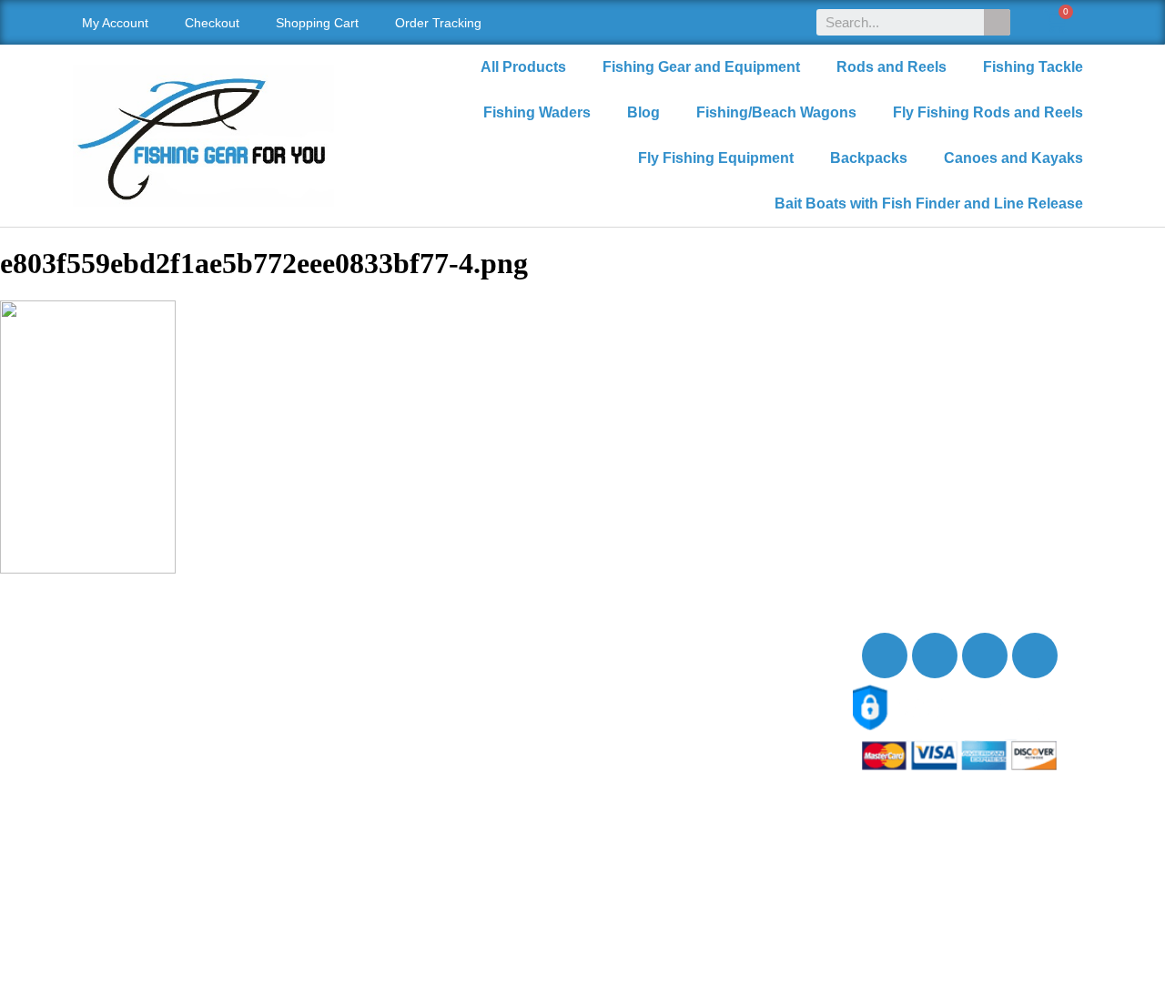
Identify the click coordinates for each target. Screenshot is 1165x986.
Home (110, 636)
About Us (121, 656)
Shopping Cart (317, 22)
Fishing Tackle (1033, 67)
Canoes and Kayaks (1013, 158)
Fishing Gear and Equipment (701, 67)
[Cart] (1055, 22)
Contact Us (127, 676)
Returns (116, 736)
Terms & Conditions (154, 776)
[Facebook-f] (884, 655)
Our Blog (119, 696)
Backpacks (868, 158)
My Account (115, 22)
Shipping (120, 716)
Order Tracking (438, 22)
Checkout (212, 22)
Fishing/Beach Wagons (776, 112)
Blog (643, 112)
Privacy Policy (137, 756)
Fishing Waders (537, 112)
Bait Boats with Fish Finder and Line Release (929, 203)
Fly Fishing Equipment (716, 158)
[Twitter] (934, 655)
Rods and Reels (891, 67)
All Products (523, 67)
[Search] (997, 22)
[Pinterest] (1035, 655)
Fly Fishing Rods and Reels (988, 112)
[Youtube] (985, 655)
